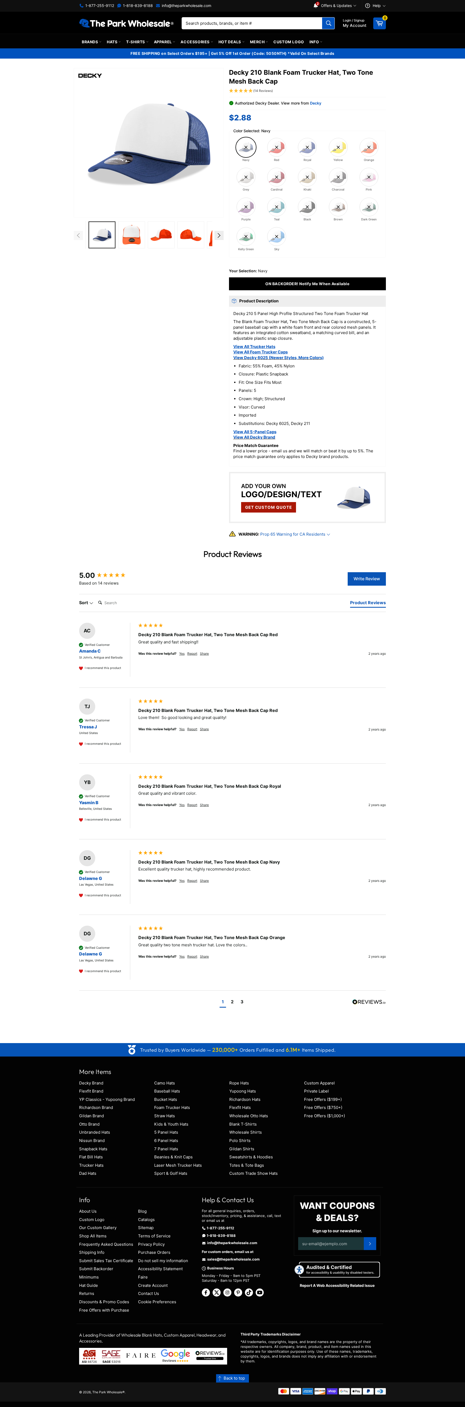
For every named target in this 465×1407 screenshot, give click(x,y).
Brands (90, 42)
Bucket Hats (165, 1099)
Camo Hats (164, 1083)
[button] (148, 142)
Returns (86, 1293)
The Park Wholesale (107, 1392)
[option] (102, 235)
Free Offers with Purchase (104, 1310)
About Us (88, 1211)
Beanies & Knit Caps (173, 1156)
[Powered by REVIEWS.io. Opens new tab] (369, 1002)
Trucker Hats (91, 1165)
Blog (142, 1211)
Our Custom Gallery (98, 1227)
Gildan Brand (91, 1115)
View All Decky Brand (254, 437)
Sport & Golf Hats (170, 1173)
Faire (143, 1277)
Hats (112, 42)
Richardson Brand (96, 1107)
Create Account (153, 1285)
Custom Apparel (319, 1083)
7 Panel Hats (166, 1148)
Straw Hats (164, 1115)
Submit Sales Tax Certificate (106, 1260)
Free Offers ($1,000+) (324, 1115)
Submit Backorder (96, 1268)
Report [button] (192, 653)
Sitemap (146, 1227)
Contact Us (148, 1293)
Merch (258, 42)
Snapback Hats (93, 1148)
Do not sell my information (163, 1260)
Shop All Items (93, 1235)
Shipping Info (91, 1252)
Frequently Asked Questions (106, 1244)
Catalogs (146, 1219)
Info (314, 42)
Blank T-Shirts (243, 1124)
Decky (315, 103)
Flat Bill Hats (91, 1156)
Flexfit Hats (240, 1107)
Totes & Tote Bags (246, 1165)
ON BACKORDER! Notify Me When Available (307, 283)
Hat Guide (88, 1285)
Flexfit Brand (91, 1091)
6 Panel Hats (166, 1140)
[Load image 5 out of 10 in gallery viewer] (102, 234)
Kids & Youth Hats (171, 1124)
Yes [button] (182, 653)
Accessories (195, 42)
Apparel (163, 42)
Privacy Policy (151, 1244)
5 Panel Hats (166, 1132)
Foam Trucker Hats (172, 1107)
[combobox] (258, 23)
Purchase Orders (154, 1252)
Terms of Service (154, 1235)
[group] (107, 575)
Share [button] (204, 653)
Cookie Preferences (157, 1301)
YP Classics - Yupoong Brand (107, 1099)
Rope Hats (239, 1083)
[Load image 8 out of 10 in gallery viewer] (190, 234)
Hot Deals (230, 42)
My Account (355, 23)
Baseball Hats (167, 1091)
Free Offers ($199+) (323, 1099)
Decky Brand (91, 1083)
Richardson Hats (244, 1099)
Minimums (89, 1277)
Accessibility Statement (160, 1268)
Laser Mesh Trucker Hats (178, 1165)
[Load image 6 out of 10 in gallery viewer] (131, 234)
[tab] (368, 604)
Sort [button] (84, 602)
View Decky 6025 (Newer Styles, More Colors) (278, 357)
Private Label (316, 1091)
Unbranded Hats (94, 1132)
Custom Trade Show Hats (253, 1173)
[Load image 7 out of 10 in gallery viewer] (161, 234)
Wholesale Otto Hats (248, 1115)
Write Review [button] (367, 578)
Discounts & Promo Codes (104, 1301)
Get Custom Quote (268, 507)
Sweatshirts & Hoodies (251, 1156)
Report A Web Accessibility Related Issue (337, 1285)
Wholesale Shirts (245, 1132)
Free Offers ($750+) (323, 1107)
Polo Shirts (240, 1140)
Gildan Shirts (241, 1148)
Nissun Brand (92, 1140)
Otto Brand (89, 1124)
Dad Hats (87, 1173)
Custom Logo (288, 42)
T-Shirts (136, 42)
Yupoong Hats (242, 1091)
